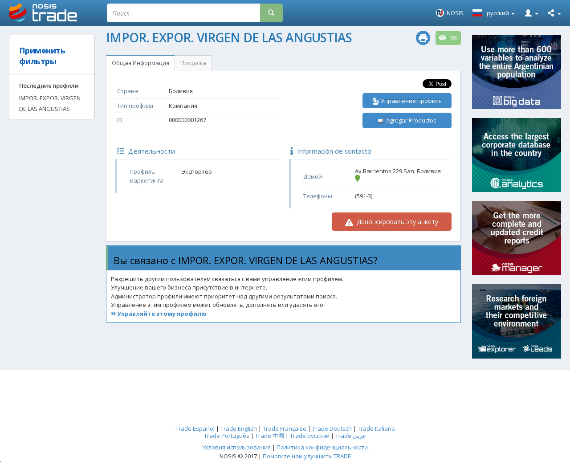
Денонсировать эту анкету (396, 221)
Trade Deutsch (332, 428)
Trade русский (310, 436)
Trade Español (195, 428)
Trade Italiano (376, 428)
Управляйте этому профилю (161, 314)
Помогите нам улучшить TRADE (307, 456)
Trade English (238, 428)
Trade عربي (350, 436)
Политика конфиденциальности (322, 447)
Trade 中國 (269, 436)
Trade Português (226, 436)
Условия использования (236, 447)
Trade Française (284, 428)
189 (453, 38)
